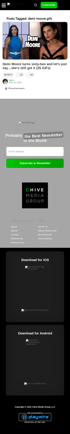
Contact (15, 234)
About (14, 227)
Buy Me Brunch (45, 234)
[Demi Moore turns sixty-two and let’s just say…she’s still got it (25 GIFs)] (35, 40)
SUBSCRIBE (48, 5)
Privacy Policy (17, 242)
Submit (14, 230)
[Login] (62, 5)
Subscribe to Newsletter (35, 163)
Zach (11, 80)
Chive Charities (45, 238)
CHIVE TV (43, 227)
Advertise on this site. (35, 422)
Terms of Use (17, 238)
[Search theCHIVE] (35, 5)
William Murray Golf (47, 230)
